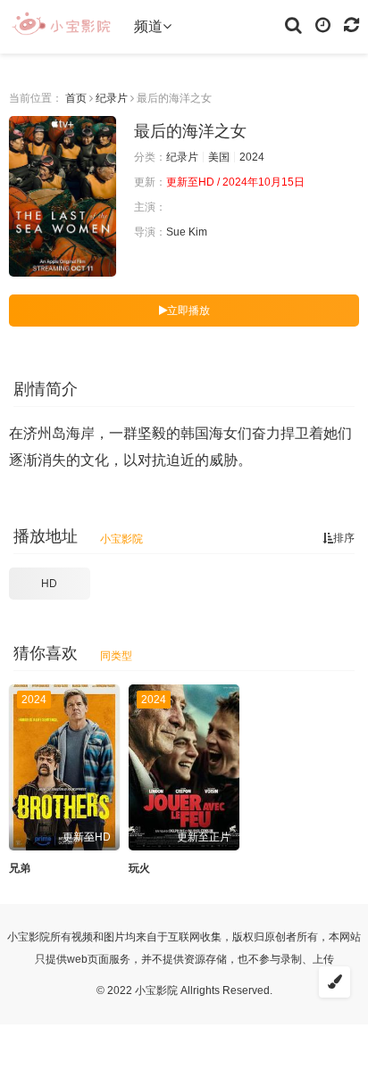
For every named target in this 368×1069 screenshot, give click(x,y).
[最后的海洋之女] (62, 196)
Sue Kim (186, 232)
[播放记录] (322, 24)
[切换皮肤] (334, 982)
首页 (76, 98)
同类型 (116, 656)
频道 (148, 26)
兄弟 (19, 868)
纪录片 (112, 98)
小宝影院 (121, 539)
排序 (344, 538)
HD (49, 583)
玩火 (139, 868)
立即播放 (188, 310)
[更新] (351, 24)
